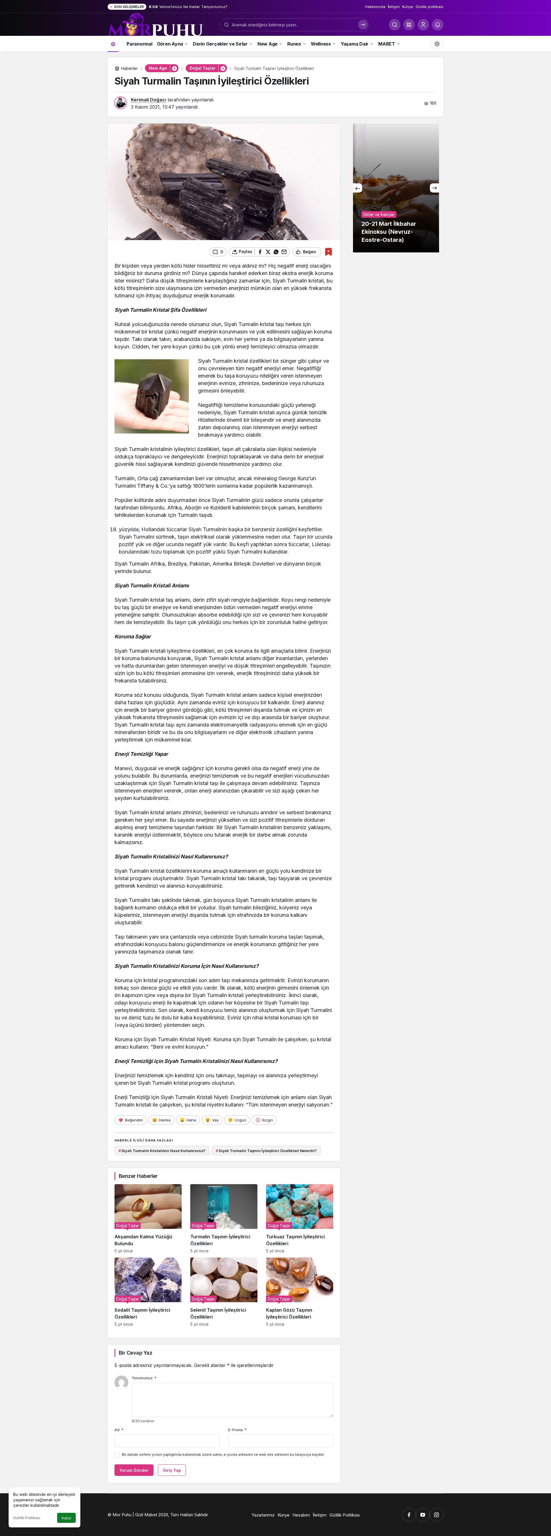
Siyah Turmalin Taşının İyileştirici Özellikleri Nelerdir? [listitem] (266, 1150)
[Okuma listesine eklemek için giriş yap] (328, 251)
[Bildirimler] (437, 24)
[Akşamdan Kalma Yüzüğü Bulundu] (148, 1218)
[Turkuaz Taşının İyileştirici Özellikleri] (299, 1218)
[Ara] (394, 24)
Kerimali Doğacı (148, 100)
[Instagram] (436, 1515)
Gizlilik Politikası (26, 1518)
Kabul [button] (66, 1518)
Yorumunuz (144, 1378)
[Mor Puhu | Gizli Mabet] (155, 24)
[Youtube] (423, 1515)
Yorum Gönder (134, 1470)
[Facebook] (409, 1515)
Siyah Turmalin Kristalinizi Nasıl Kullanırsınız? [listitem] (162, 1150)
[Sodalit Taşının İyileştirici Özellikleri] (148, 1292)
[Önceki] (357, 188)
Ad (119, 1429)
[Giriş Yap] (423, 24)
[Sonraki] (434, 188)
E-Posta (237, 1429)
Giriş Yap (172, 1470)
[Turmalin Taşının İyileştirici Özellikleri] (223, 1218)
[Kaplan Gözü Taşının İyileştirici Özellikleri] (299, 1292)
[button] (409, 24)
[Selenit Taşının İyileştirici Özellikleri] (223, 1292)
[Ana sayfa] (113, 44)
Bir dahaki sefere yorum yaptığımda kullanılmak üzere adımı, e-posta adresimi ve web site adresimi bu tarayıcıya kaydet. (223, 1454)
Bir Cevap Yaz (135, 1353)
